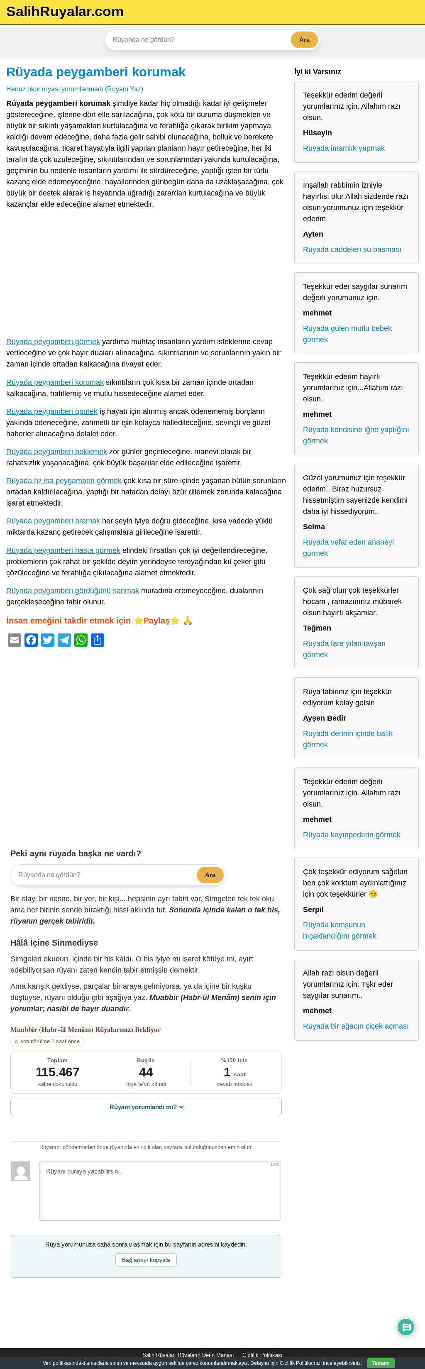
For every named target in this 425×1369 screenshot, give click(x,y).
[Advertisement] (146, 275)
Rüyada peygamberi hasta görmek (63, 550)
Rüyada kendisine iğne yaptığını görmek (356, 435)
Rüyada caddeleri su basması (352, 249)
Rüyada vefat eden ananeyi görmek (348, 547)
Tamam (381, 1363)
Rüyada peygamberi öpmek (52, 411)
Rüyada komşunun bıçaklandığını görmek (339, 930)
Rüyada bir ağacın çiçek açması (356, 1026)
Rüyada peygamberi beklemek (56, 451)
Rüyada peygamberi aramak (53, 521)
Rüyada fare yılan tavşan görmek (344, 649)
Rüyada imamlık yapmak (344, 148)
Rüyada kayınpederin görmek (352, 835)
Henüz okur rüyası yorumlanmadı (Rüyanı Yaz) (74, 89)
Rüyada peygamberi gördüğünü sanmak (72, 591)
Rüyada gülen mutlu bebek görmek (347, 334)
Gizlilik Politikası (262, 1355)
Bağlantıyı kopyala (146, 1260)
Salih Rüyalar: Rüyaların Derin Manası (188, 1355)
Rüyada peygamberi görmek (53, 341)
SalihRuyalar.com (65, 11)
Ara (304, 39)
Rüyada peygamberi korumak (96, 72)
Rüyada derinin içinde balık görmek (348, 739)
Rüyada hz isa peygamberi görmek (64, 481)
